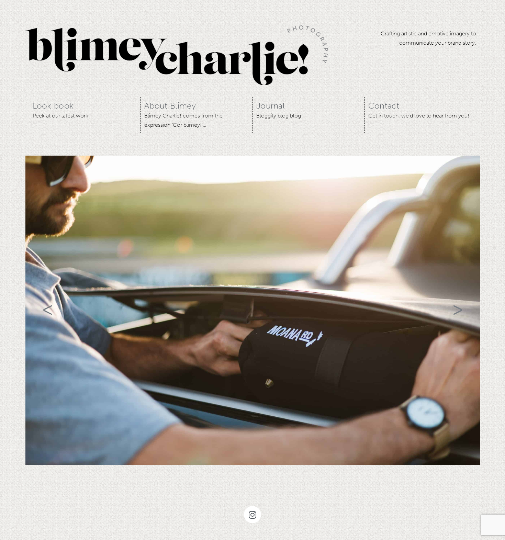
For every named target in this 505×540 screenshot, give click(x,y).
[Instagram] (252, 514)
